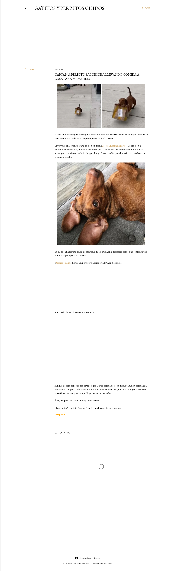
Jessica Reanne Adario (114, 145)
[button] (60, 415)
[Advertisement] (87, 42)
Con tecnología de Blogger (89, 558)
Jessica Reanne (64, 262)
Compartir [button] (29, 69)
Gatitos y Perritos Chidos (69, 8)
